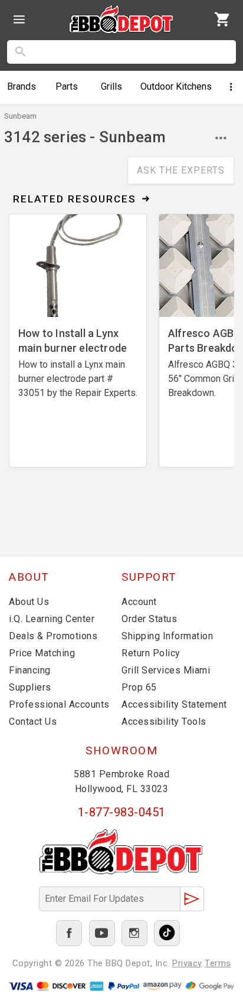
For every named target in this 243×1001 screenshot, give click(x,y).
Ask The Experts (181, 170)
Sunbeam (20, 116)
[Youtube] (102, 933)
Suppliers (30, 687)
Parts (66, 86)
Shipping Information (167, 636)
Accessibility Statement (174, 704)
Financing (30, 670)
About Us (29, 601)
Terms (218, 963)
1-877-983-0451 (122, 812)
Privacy (187, 963)
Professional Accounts (59, 704)
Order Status (149, 618)
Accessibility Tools (163, 721)
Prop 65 (139, 687)
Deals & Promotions (53, 636)
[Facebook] (69, 933)
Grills (111, 86)
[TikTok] (167, 933)
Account (139, 601)
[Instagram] (134, 933)
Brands (21, 86)
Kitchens (176, 86)
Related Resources (74, 199)
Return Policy (150, 653)
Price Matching (42, 653)
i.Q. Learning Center (51, 618)
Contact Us (33, 721)
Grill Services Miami (165, 670)
